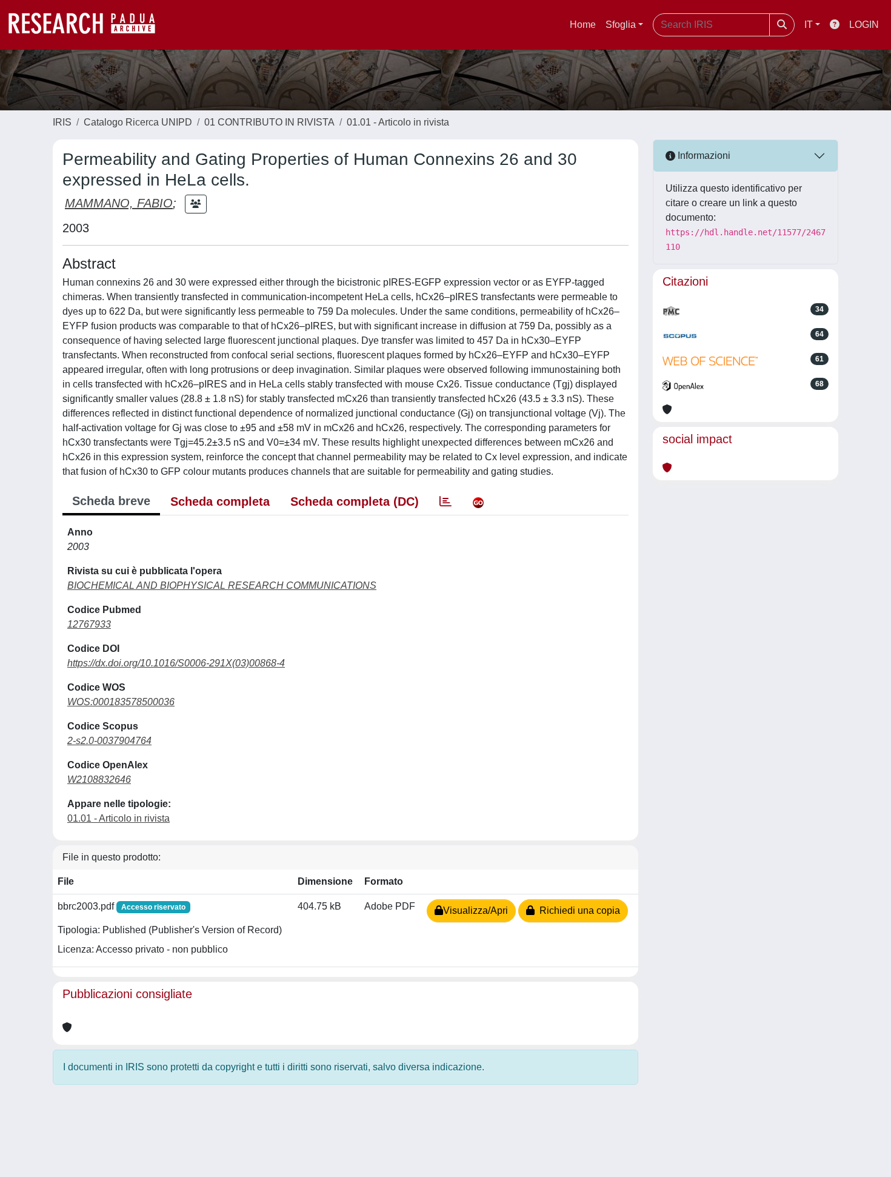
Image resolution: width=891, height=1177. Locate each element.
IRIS (62, 122)
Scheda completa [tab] (220, 501)
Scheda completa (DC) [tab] (354, 501)
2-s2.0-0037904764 (109, 741)
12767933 (89, 624)
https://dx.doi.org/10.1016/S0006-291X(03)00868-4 (176, 663)
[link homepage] (88, 24)
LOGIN (864, 24)
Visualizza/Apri (475, 910)
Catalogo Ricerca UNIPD (138, 122)
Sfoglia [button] (621, 24)
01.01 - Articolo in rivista (398, 122)
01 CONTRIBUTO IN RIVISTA (269, 122)
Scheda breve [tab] (111, 501)
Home (583, 24)
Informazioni (702, 155)
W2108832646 (99, 779)
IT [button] (808, 24)
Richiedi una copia (577, 910)
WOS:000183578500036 (121, 702)
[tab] (445, 501)
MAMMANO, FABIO (119, 203)
